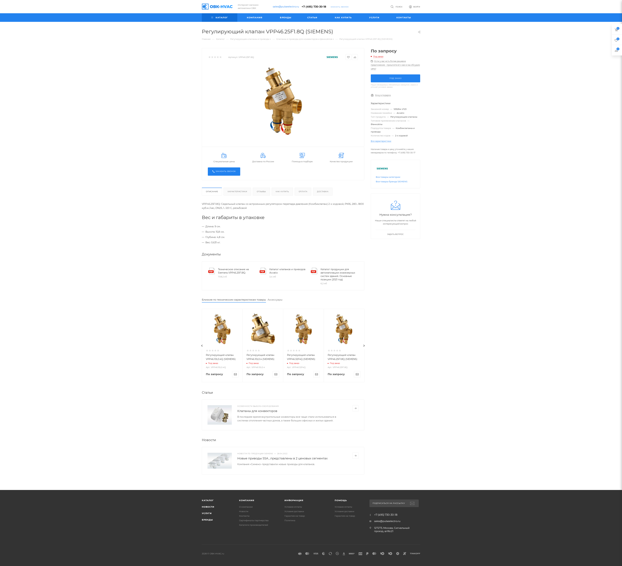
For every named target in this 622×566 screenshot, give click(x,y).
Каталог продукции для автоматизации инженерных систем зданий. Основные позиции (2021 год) (338, 274)
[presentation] (202, 345)
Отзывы (261, 191)
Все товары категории (388, 177)
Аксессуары (275, 299)
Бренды (207, 519)
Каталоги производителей (253, 525)
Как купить (282, 191)
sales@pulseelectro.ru (286, 6)
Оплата (303, 191)
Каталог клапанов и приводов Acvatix (287, 271)
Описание (212, 191)
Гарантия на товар (294, 516)
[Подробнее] (355, 408)
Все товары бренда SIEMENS (391, 181)
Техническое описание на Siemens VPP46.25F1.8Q (233, 271)
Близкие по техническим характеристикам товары (234, 299)
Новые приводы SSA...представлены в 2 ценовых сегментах (282, 458)
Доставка (322, 191)
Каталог (208, 500)
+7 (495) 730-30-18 (314, 6)
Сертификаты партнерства (254, 520)
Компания (246, 500)
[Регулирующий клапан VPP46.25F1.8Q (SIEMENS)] (283, 101)
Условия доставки (294, 511)
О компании (246, 507)
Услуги (207, 513)
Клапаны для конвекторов (257, 411)
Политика (289, 520)
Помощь (341, 500)
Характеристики (237, 191)
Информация (293, 500)
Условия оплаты (293, 507)
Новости (208, 507)
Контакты (244, 516)
